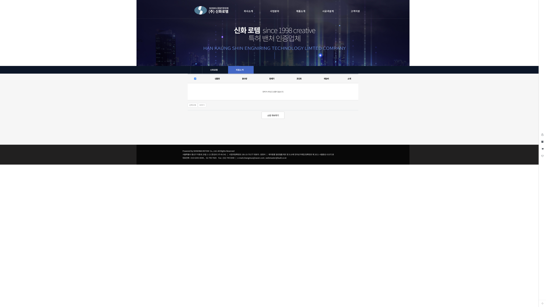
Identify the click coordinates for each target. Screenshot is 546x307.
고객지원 (355, 11)
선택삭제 (192, 105)
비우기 (202, 105)
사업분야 (274, 11)
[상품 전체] (195, 78)
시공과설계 (328, 11)
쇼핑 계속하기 (273, 115)
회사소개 (248, 11)
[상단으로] (542, 303)
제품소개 (300, 11)
